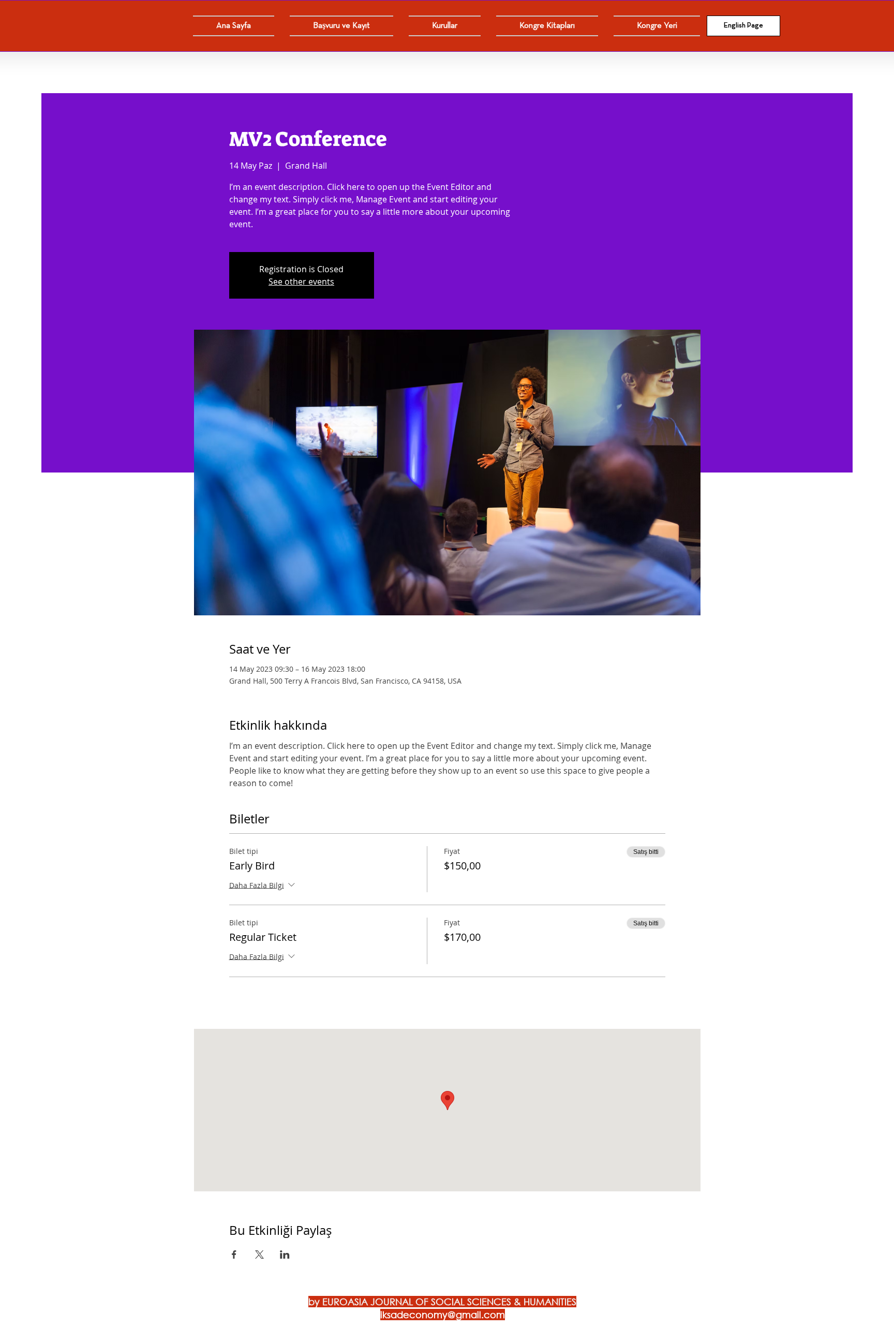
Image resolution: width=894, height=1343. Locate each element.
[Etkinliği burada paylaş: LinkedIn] (285, 1254)
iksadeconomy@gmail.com (442, 1314)
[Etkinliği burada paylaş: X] (259, 1254)
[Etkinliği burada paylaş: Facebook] (234, 1254)
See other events (301, 281)
